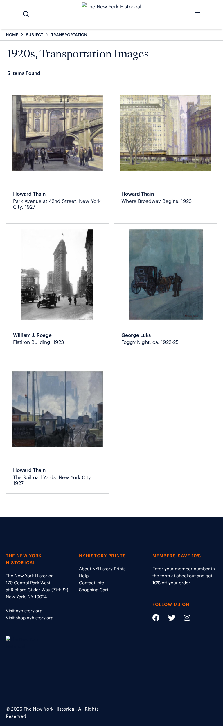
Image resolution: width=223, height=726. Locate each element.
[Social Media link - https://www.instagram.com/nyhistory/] (183, 619)
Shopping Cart (93, 590)
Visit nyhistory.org (24, 611)
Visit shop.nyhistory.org (29, 617)
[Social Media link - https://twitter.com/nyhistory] (168, 619)
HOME (12, 34)
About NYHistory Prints (102, 569)
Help (84, 576)
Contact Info (91, 583)
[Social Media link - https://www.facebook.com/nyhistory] (156, 619)
